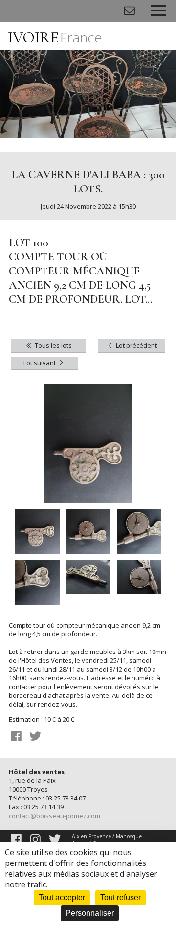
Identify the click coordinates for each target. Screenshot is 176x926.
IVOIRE (55, 37)
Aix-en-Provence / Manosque (107, 836)
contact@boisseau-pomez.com (54, 815)
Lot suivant (40, 362)
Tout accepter (62, 897)
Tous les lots (52, 345)
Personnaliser (90, 913)
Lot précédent (135, 345)
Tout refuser (120, 897)
